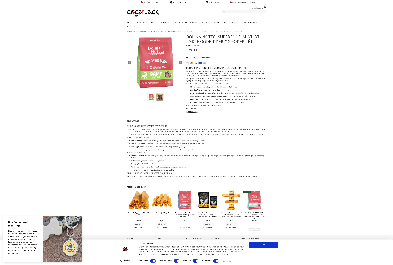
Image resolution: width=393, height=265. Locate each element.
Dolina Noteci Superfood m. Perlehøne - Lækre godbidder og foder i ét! (184, 214)
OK (264, 245)
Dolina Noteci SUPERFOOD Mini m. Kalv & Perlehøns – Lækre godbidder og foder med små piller (254, 215)
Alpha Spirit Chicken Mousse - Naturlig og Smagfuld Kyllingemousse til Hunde (208, 214)
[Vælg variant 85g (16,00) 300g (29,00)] (208, 224)
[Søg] (265, 11)
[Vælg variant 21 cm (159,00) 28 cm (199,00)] (139, 224)
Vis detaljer (227, 261)
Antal (189, 57)
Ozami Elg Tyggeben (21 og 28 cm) (138, 214)
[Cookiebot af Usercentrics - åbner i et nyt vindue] (125, 261)
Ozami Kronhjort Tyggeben (161, 213)
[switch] (176, 261)
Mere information (192, 111)
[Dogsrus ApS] (143, 11)
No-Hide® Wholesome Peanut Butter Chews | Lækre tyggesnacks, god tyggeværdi (231, 214)
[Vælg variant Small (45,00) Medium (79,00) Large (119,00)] (231, 224)
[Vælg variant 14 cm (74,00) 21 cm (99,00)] (161, 224)
